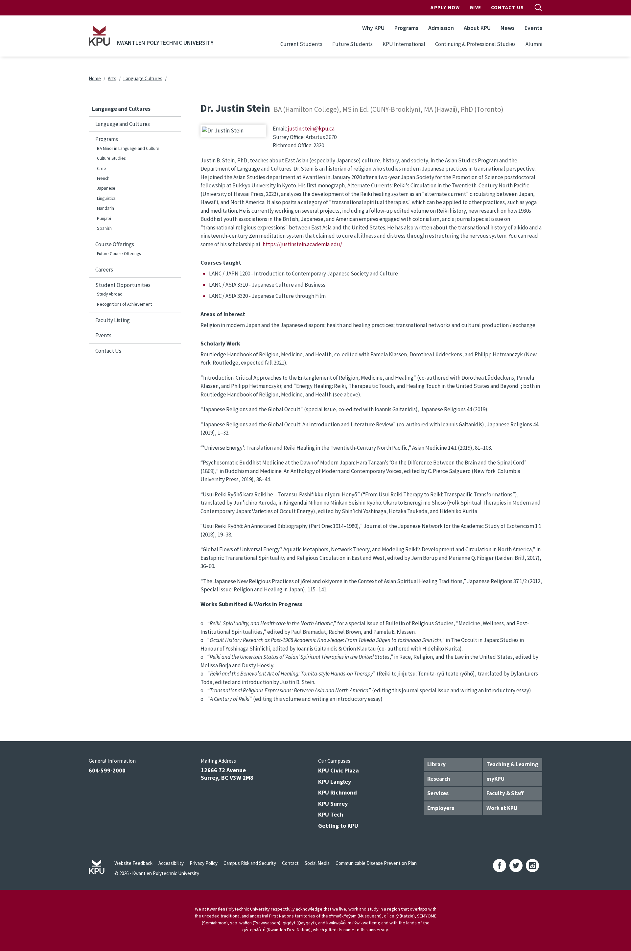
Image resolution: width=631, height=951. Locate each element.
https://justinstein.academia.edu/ (302, 244)
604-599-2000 (107, 770)
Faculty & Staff (505, 793)
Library (436, 764)
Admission (441, 28)
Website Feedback (133, 863)
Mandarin (105, 208)
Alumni (534, 44)
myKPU (495, 778)
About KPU (477, 28)
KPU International (404, 44)
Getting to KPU (338, 825)
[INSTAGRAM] (532, 865)
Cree (101, 168)
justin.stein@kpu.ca (311, 128)
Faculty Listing (112, 320)
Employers (440, 808)
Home (95, 78)
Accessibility (171, 863)
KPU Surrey (333, 803)
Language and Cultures (122, 124)
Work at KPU (501, 808)
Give (475, 7)
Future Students (352, 44)
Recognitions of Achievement (124, 304)
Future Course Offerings (119, 253)
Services (438, 793)
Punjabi (104, 218)
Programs (406, 28)
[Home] (99, 36)
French (103, 178)
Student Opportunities (123, 285)
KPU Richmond (337, 792)
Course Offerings (114, 244)
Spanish (104, 228)
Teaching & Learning (512, 764)
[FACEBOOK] (499, 865)
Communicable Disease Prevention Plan (376, 863)
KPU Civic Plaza (338, 770)
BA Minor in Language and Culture (128, 148)
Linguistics (106, 198)
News (508, 28)
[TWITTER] (516, 865)
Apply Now (445, 7)
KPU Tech (330, 814)
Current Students (301, 44)
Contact (290, 863)
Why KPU (373, 28)
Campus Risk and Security (249, 863)
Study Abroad (110, 294)
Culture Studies (111, 158)
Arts (112, 78)
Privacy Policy (204, 863)
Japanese (106, 188)
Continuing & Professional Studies (475, 44)
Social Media (317, 863)
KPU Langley (334, 781)
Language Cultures (142, 78)
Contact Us (507, 7)
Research (438, 778)
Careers (104, 269)
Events (533, 28)
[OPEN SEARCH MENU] (538, 8)
